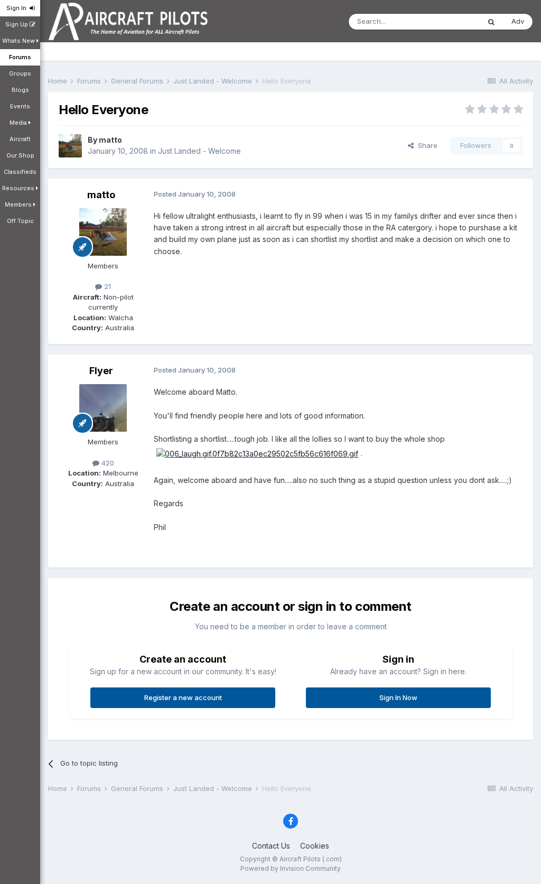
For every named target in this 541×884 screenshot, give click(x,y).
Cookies (314, 845)
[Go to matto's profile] (70, 145)
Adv (517, 21)
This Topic (448, 21)
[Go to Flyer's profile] (103, 408)
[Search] (491, 22)
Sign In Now (398, 697)
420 (106, 463)
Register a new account (183, 697)
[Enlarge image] (257, 453)
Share (425, 145)
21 (106, 286)
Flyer (101, 370)
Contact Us (271, 845)
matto (110, 139)
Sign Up (17, 24)
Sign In (18, 8)
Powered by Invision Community (290, 868)
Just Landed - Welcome (199, 150)
